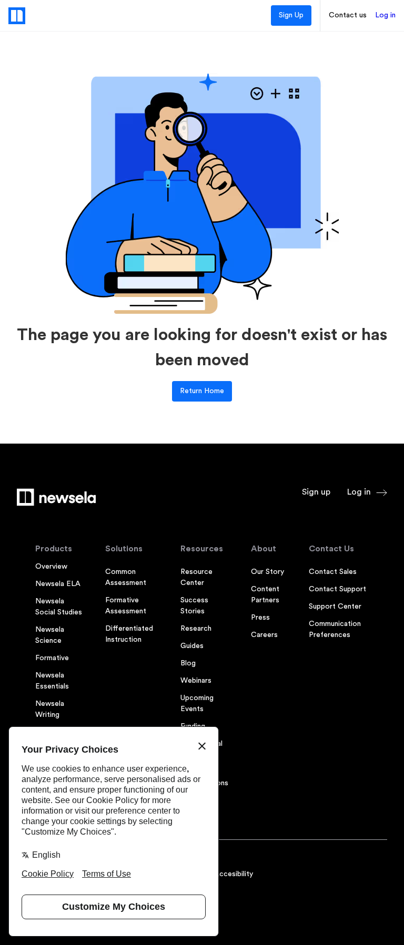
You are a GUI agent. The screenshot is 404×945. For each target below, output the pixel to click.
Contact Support (337, 589)
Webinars (195, 680)
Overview (51, 566)
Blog (188, 663)
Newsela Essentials (52, 681)
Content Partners (265, 595)
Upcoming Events (197, 703)
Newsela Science (49, 635)
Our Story (267, 572)
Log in (385, 15)
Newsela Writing (49, 709)
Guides (192, 646)
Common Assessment (125, 577)
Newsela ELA (57, 584)
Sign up (316, 492)
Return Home (202, 391)
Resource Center (196, 577)
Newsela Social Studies (58, 607)
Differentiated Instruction (129, 634)
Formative (52, 658)
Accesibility (233, 874)
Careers (264, 635)
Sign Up (291, 15)
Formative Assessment (125, 606)
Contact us (348, 15)
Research (195, 628)
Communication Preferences (335, 629)
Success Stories (194, 606)
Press (260, 617)
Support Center (335, 606)
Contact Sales (333, 572)
